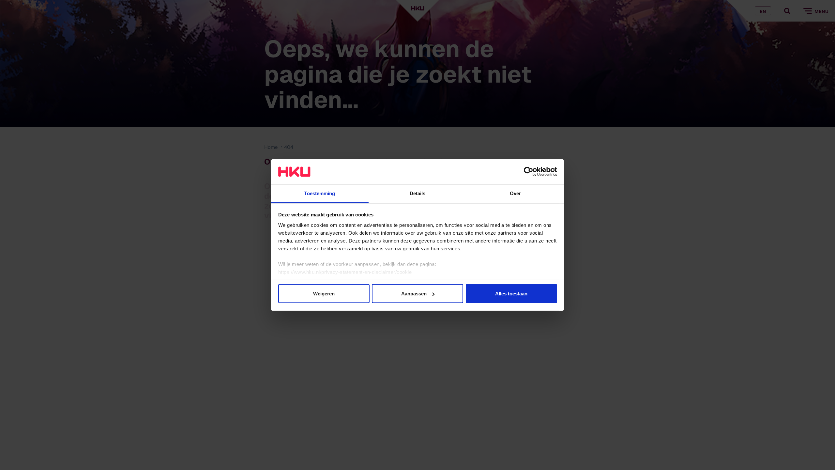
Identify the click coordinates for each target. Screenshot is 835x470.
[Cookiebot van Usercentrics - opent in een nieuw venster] (528, 172)
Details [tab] (418, 193)
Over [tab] (515, 193)
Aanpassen (414, 293)
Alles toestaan (511, 293)
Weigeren (324, 293)
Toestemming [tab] (319, 193)
